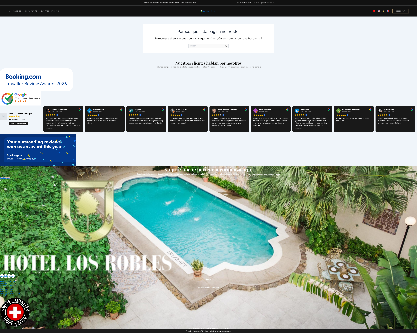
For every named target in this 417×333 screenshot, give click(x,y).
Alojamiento (15, 11)
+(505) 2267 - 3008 (6, 292)
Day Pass (45, 11)
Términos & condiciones (8, 281)
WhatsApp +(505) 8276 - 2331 (10, 294)
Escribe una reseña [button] (18, 123)
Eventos (55, 11)
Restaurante (31, 11)
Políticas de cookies (6, 285)
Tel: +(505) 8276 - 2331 (244, 3)
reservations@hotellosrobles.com (264, 3)
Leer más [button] (49, 128)
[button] (22, 11)
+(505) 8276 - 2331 (6, 290)
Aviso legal (3, 283)
